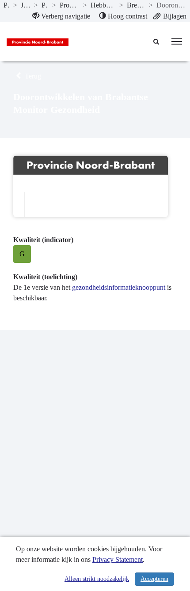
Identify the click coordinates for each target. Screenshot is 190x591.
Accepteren (154, 579)
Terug (32, 76)
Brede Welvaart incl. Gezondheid (136, 5)
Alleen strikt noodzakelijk (97, 579)
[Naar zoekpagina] (157, 41)
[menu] (176, 41)
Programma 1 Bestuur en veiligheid (70, 5)
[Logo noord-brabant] (37, 41)
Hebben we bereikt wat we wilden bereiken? (103, 5)
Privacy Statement (117, 559)
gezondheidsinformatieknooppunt (118, 287)
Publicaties (7, 5)
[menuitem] (61, 16)
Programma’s (45, 5)
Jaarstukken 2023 (25, 5)
